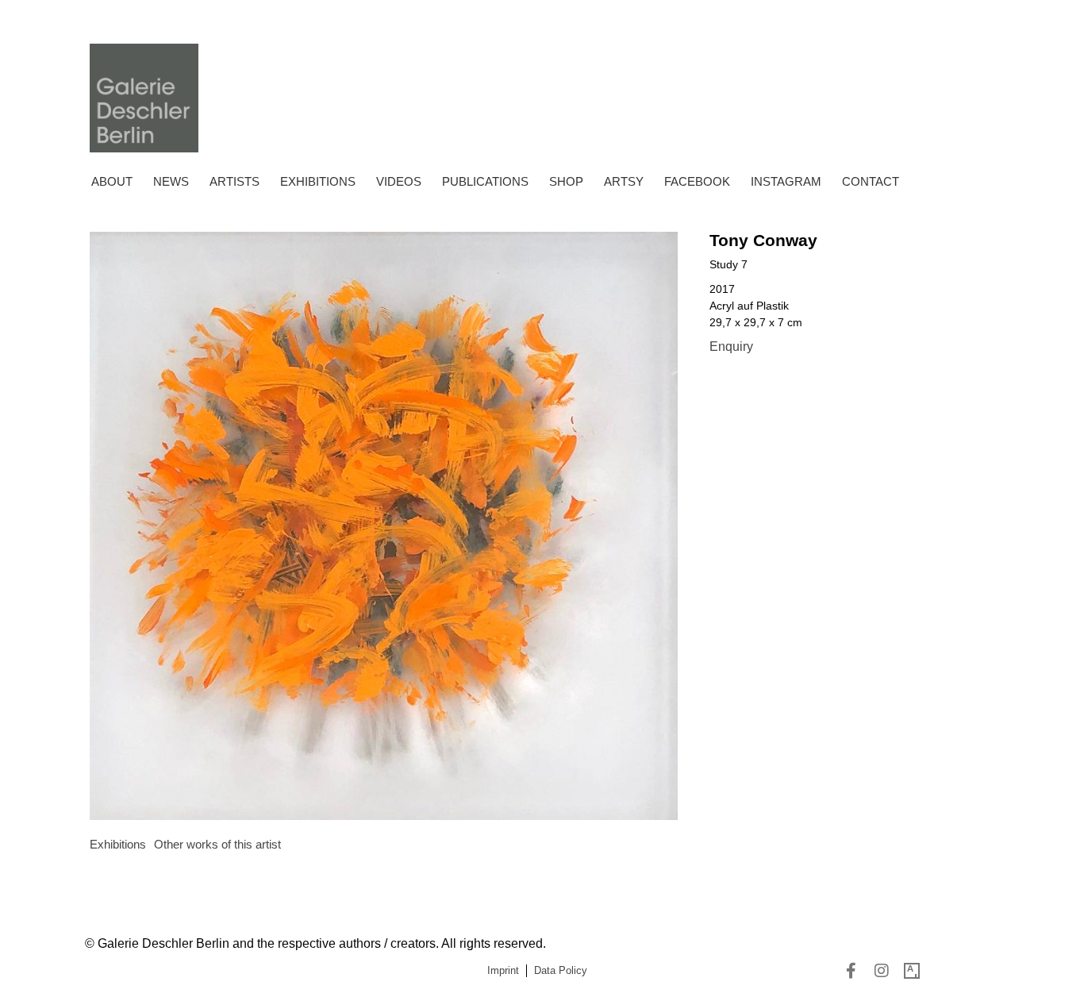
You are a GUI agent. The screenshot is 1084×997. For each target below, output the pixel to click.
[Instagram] (882, 971)
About (112, 181)
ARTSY (624, 181)
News (171, 181)
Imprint (503, 970)
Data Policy (560, 970)
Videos (398, 181)
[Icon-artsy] (912, 971)
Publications (485, 181)
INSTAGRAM (786, 181)
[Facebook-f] (851, 971)
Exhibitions (318, 181)
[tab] (118, 845)
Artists (234, 181)
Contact (870, 181)
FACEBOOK (697, 181)
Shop (566, 181)
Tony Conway (763, 240)
